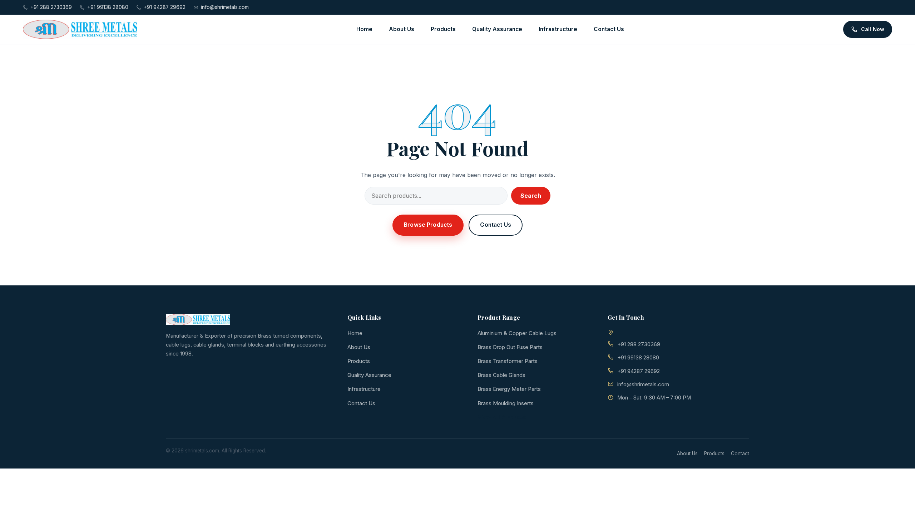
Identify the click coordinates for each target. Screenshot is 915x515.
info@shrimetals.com (225, 7)
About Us (401, 29)
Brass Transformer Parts (508, 361)
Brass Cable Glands (501, 375)
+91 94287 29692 (165, 7)
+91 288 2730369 (51, 7)
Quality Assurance (497, 29)
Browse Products (428, 224)
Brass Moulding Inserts (506, 403)
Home (364, 29)
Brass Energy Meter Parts (509, 389)
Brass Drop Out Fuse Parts (510, 347)
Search (530, 195)
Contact (740, 453)
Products (443, 29)
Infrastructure (558, 29)
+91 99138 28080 (107, 7)
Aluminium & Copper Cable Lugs (517, 333)
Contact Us (609, 29)
